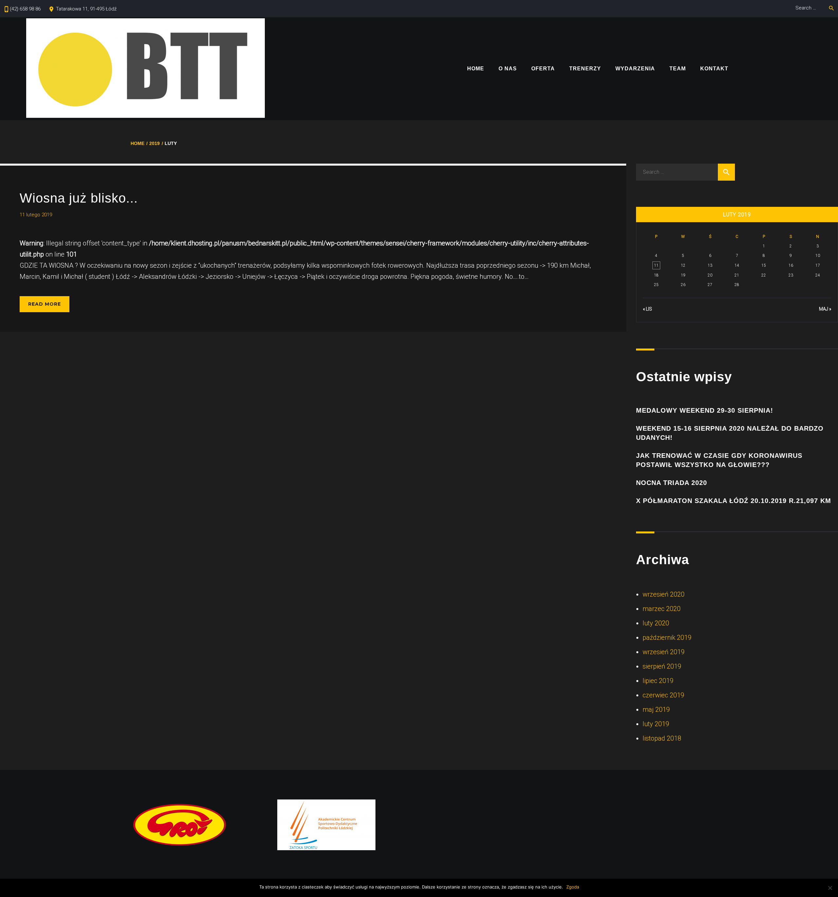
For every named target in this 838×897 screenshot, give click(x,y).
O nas (508, 69)
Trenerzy (585, 69)
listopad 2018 (662, 738)
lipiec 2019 (658, 681)
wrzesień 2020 (663, 594)
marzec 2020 (662, 609)
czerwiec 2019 (663, 695)
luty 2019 (656, 724)
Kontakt (714, 69)
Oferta (543, 69)
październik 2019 (667, 637)
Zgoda (572, 886)
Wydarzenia (635, 69)
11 (656, 265)
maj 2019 (656, 709)
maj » (825, 309)
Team (677, 69)
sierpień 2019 (662, 666)
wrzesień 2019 (663, 652)
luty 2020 (656, 623)
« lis (647, 309)
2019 (154, 143)
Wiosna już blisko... (79, 198)
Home (475, 69)
